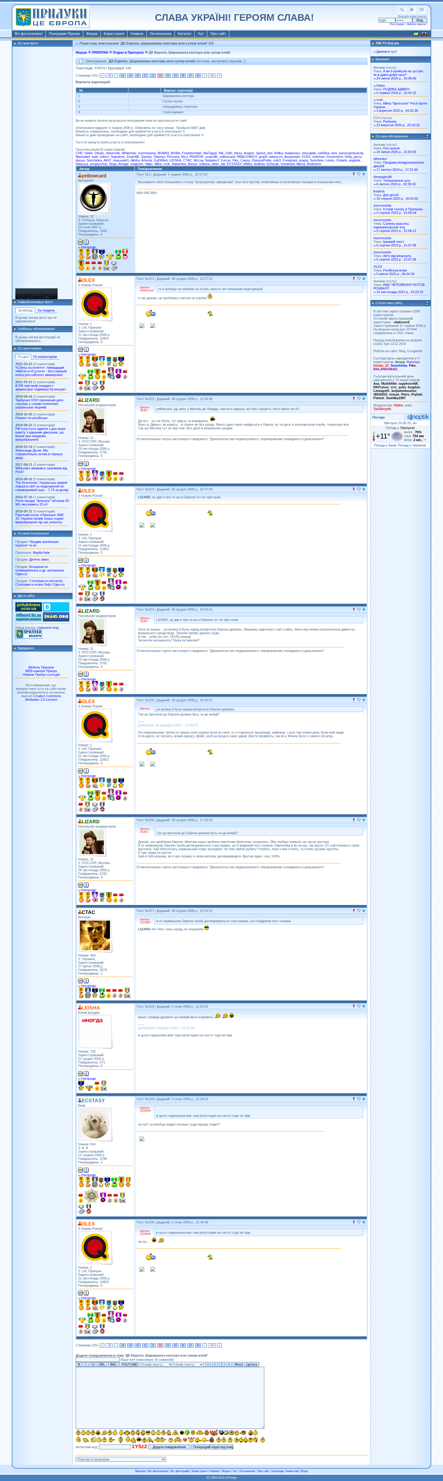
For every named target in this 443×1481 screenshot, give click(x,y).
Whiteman (129, 153)
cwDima (323, 153)
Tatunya (159, 156)
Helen (88, 153)
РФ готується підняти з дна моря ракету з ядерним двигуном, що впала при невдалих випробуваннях (40, 434)
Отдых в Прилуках (128, 52)
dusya (80, 160)
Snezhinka (94, 160)
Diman (99, 153)
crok (166, 164)
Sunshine (317, 160)
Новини (136, 34)
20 (137, 75)
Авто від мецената (397, 256)
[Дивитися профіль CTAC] (95, 936)
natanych (275, 156)
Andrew (259, 164)
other (215, 164)
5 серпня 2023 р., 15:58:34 (396, 212)
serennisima (147, 153)
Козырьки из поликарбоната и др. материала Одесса (39, 570)
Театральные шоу (396, 180)
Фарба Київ (41, 552)
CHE (79, 153)
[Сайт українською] (416, 34)
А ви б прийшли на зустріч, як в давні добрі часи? (398, 73)
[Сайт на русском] (424, 34)
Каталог (184, 34)
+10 (211, 75)
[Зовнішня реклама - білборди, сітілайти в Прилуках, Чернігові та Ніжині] (28, 620)
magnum (136, 164)
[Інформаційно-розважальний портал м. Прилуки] (28, 637)
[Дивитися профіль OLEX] (95, 304)
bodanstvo (292, 153)
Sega (113, 164)
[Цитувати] (358, 174)
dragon (249, 153)
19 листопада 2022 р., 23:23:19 (399, 292)
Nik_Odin (225, 153)
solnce (104, 156)
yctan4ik (211, 156)
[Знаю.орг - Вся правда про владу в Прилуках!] (56, 620)
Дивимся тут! (386, 51)
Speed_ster (264, 153)
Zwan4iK (133, 156)
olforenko (380, 159)
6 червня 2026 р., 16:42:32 (396, 93)
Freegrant (290, 160)
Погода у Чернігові (412, 445)
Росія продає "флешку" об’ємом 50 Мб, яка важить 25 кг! (42, 502)
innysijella (309, 153)
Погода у (400, 428)
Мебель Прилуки (41, 667)
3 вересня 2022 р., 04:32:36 (397, 110)
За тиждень (46, 310)
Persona (173, 156)
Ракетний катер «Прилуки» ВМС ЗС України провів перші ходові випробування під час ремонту (39, 518)
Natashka (179, 164)
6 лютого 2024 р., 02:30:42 (396, 184)
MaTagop (210, 153)
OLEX (306, 156)
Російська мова (395, 270)
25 (175, 75)
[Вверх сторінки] (363, 174)
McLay (198, 160)
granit (263, 156)
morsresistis (42, 298)
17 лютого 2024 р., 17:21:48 (397, 169)
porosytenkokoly (351, 153)
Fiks (235, 160)
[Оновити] (427, 136)
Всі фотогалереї (28, 34)
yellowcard (227, 156)
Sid (223, 164)
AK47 (107, 160)
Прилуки (140, 1471)
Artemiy (146, 160)
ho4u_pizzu (353, 156)
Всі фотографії (180, 1471)
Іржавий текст (393, 241)
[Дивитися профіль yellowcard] (94, 198)
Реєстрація (397, 24)
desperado (292, 156)
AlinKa (135, 160)
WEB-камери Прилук (41, 671)
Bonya (192, 164)
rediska (204, 164)
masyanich (121, 160)
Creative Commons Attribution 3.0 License (43, 697)
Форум (91, 34)
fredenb (379, 191)
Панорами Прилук (64, 34)
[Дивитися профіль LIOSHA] (95, 1032)
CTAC (187, 160)
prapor (303, 160)
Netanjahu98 (382, 177)
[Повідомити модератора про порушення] (353, 174)
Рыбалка (389, 121)
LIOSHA (175, 160)
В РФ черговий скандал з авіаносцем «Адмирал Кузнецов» (40, 387)
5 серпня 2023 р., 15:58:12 (396, 231)
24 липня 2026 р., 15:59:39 (396, 152)
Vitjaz (149, 164)
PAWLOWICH (247, 156)
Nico (184, 156)
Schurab (272, 164)
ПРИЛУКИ (100, 52)
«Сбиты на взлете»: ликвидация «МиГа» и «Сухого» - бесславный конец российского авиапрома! (41, 371)
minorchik (113, 153)
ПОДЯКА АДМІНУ (396, 89)
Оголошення (160, 34)
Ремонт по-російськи (31, 418)
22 (152, 75)
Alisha (300, 164)
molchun (318, 156)
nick (334, 153)
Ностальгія (391, 148)
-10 (109, 75)
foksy (238, 153)
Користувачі (114, 34)
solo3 (277, 160)
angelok (354, 160)
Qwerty (146, 156)
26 (182, 75)
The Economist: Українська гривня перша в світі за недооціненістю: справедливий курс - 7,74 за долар (41, 486)
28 (198, 75)
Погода (378, 417)
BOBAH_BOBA (169, 153)
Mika (158, 164)
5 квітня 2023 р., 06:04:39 (395, 274)
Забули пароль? (417, 24)
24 (167, 75)
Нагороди (278, 1471)
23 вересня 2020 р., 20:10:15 (398, 125)
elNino (247, 164)
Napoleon (118, 156)
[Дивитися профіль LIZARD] (92, 421)
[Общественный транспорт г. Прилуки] (28, 610)
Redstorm (314, 164)
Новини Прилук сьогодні (41, 674)
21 (145, 75)
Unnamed (288, 164)
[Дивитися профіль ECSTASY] (95, 1124)
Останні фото (27, 43)
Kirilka (278, 153)
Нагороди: (88, 247)
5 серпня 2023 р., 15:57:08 (396, 259)
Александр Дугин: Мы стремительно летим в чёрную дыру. (38, 454)
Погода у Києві (385, 445)
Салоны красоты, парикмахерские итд (391, 225)
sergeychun (98, 164)
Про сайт (218, 34)
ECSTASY (234, 164)
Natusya (82, 164)
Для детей (390, 195)
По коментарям (45, 357)
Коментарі (292, 1471)
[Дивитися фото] (36, 291)
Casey (245, 160)
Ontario (341, 160)
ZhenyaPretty (261, 160)
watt (95, 156)
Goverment (334, 156)
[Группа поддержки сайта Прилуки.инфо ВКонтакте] (56, 610)
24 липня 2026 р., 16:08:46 (396, 78)
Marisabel (83, 156)
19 (130, 75)
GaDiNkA (161, 160)
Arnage (123, 164)
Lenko (330, 160)
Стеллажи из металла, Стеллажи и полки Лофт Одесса (39, 582)
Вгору (304, 1471)
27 (190, 75)
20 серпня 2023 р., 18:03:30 (397, 198)
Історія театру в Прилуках (403, 209)
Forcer (226, 160)
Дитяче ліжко (39, 559)
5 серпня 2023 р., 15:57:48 (396, 245)
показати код (48, 627)
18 (122, 75)
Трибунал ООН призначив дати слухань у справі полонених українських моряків (39, 403)
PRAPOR (196, 156)
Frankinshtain (192, 153)
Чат (201, 34)
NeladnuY (212, 160)
